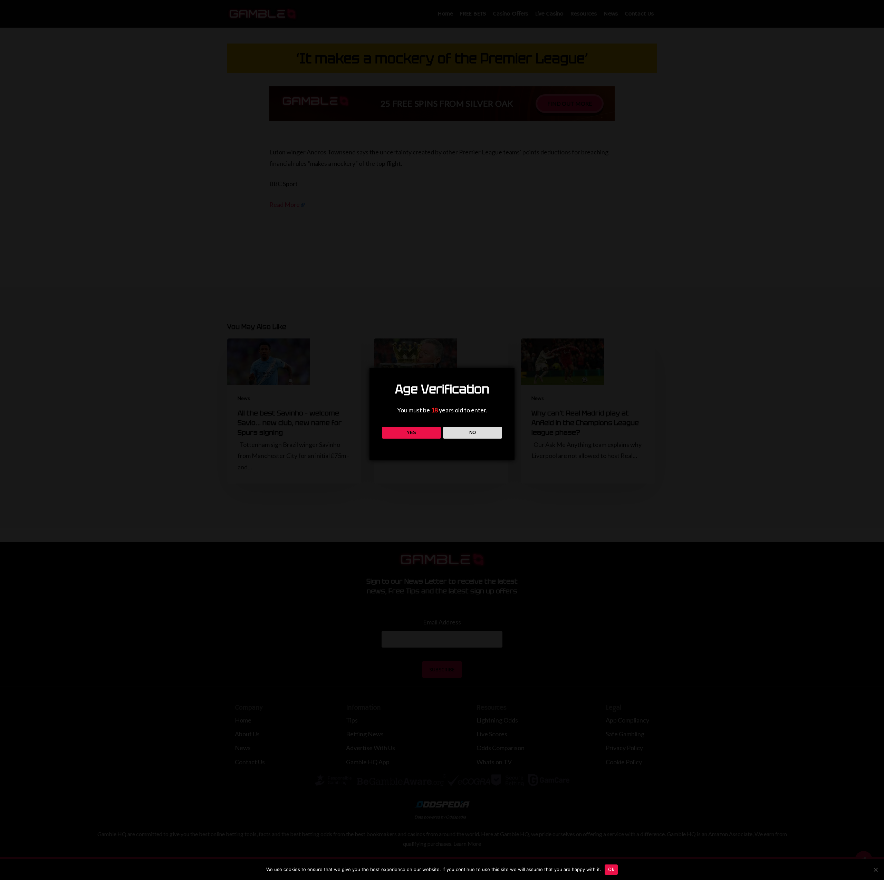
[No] (875, 869)
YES (411, 432)
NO (472, 432)
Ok (611, 869)
